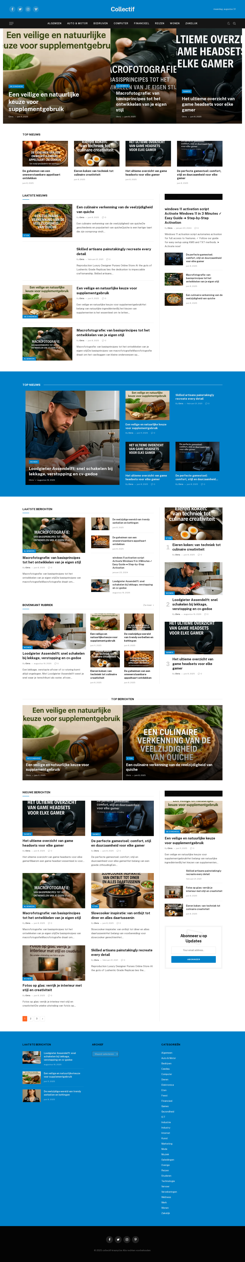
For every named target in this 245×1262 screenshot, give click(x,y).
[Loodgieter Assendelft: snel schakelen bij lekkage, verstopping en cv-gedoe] (73, 438)
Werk (164, 1202)
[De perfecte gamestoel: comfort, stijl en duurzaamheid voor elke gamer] (199, 154)
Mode (164, 1149)
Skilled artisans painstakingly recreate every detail (113, 251)
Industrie (166, 1122)
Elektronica (167, 1085)
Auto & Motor (77, 23)
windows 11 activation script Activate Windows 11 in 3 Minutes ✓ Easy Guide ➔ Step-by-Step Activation (193, 216)
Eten (26, 235)
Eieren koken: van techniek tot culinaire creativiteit (94, 172)
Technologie (168, 1181)
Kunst (164, 1138)
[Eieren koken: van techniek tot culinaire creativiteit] (97, 154)
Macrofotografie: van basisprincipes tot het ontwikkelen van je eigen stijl (141, 101)
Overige (165, 1165)
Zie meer (147, 605)
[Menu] (11, 23)
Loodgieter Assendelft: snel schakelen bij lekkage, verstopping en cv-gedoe (71, 471)
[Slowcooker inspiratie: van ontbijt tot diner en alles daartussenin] (122, 890)
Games (186, 91)
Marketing (166, 1143)
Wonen (175, 23)
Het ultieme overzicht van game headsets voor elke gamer (208, 104)
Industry (165, 1127)
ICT (163, 1117)
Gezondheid (16, 86)
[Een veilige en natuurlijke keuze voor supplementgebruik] (56, 76)
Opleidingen (167, 1159)
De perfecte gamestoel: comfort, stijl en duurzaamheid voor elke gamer (199, 174)
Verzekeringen (169, 1191)
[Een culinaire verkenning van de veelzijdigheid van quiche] (47, 220)
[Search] (234, 23)
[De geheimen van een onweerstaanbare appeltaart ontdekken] (45, 154)
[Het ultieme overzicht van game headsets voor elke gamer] (209, 76)
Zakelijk (191, 23)
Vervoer (165, 1186)
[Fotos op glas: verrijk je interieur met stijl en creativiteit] (53, 963)
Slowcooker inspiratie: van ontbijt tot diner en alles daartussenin (120, 915)
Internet (165, 1133)
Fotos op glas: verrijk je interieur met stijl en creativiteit (52, 987)
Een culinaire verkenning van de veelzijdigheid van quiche (114, 209)
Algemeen (55, 23)
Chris (11, 116)
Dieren (164, 1079)
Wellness (166, 1197)
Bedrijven (101, 23)
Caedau (165, 1069)
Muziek (165, 1154)
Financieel (141, 23)
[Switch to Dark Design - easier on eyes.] (228, 23)
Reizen (159, 23)
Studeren (166, 1175)
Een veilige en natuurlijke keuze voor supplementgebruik (43, 101)
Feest (164, 1095)
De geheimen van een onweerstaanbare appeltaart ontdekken (41, 174)
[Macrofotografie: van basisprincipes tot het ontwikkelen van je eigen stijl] (143, 76)
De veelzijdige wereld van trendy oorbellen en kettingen (131, 521)
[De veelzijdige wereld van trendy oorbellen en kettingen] (100, 523)
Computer (121, 23)
